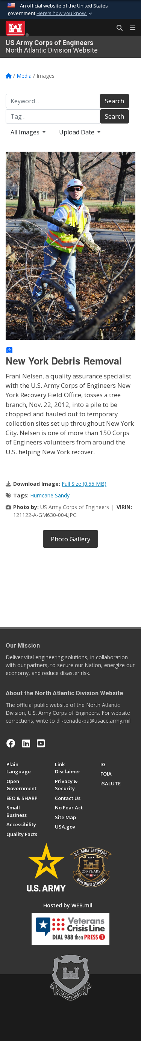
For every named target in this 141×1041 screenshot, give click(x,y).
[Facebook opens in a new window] (10, 743)
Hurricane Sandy (50, 495)
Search (114, 101)
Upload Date (77, 132)
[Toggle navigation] (129, 28)
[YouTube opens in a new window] (41, 743)
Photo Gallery (70, 539)
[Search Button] (117, 28)
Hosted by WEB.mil (67, 905)
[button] (65, 13)
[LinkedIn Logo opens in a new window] (26, 743)
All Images (26, 132)
